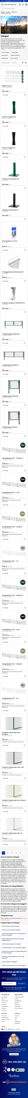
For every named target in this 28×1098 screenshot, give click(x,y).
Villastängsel (15, 52)
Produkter (3, 12)
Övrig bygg (17, 1023)
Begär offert (17, 1004)
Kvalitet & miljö (5, 1000)
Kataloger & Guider (6, 1019)
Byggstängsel (5, 58)
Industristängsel (5, 52)
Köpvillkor (17, 1002)
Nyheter (18, 1029)
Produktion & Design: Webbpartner (14, 1094)
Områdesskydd (5, 1006)
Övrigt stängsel (14, 58)
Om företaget (4, 997)
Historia (3, 999)
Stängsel (17, 1015)
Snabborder (4, 1015)
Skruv (16, 1017)
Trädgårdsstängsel (14, 55)
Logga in (20, 4)
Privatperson (8, 1)
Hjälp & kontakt (19, 994)
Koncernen (4, 1002)
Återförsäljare (18, 1006)
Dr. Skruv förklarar (18, 1008)
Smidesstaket (5, 55)
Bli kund (3, 1021)
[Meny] (25, 4)
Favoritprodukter (5, 1017)
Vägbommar (14, 12)
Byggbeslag (17, 1021)
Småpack (4, 1008)
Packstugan (4, 1004)
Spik (16, 1019)
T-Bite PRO (4, 1010)
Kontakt (16, 999)
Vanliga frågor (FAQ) (19, 997)
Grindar (8, 12)
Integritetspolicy (18, 1000)
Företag (2, 1)
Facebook (5, 1029)
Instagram (12, 1029)
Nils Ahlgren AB (5, 994)
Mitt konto (4, 1013)
